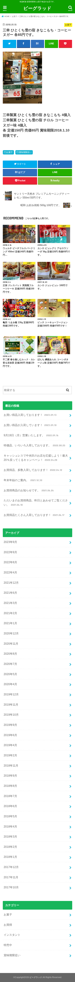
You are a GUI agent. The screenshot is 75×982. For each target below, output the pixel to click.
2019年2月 (10, 755)
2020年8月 (10, 653)
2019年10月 (11, 714)
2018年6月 (10, 806)
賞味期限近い (25, 152)
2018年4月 (10, 826)
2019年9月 (10, 724)
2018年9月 (10, 775)
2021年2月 (10, 613)
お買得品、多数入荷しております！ (33, 469)
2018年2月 (10, 846)
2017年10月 (11, 887)
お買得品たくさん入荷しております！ (34, 514)
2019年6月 (10, 735)
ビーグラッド (37, 8)
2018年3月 (10, 836)
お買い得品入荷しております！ (30, 414)
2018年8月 (10, 785)
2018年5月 (10, 816)
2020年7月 (10, 663)
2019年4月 (10, 745)
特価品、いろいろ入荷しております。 (34, 445)
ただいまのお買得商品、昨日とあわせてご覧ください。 (36, 502)
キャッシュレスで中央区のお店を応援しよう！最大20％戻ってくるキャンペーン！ (36, 457)
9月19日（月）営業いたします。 (31, 435)
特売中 (8, 944)
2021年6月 (10, 592)
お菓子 (9, 152)
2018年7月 (10, 796)
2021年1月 (10, 623)
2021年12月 (11, 582)
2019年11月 (11, 704)
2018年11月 (11, 765)
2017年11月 (11, 877)
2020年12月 (11, 633)
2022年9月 (10, 552)
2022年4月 (10, 572)
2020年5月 (10, 674)
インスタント (12, 934)
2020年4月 (10, 684)
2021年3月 (10, 602)
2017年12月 (11, 867)
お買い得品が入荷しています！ (30, 425)
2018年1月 (10, 856)
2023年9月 (10, 541)
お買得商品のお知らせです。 (29, 490)
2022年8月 (10, 562)
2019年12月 (11, 694)
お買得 (8, 924)
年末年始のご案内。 (23, 480)
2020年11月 (11, 643)
